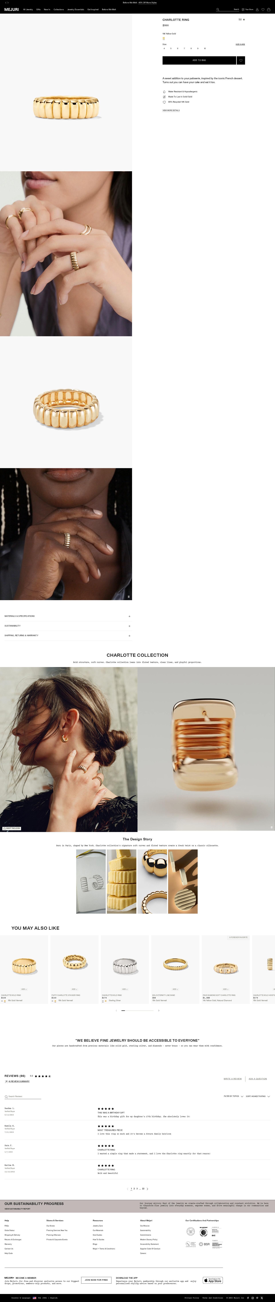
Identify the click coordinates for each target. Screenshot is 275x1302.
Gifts (38, 10)
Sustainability (145, 1230)
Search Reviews (15, 1097)
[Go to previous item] (116, 1010)
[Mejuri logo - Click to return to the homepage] (12, 9)
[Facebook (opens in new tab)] (248, 1298)
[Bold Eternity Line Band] (175, 964)
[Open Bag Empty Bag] (268, 9)
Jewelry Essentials (75, 10)
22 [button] (143, 1189)
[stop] (128, 596)
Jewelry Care (98, 1226)
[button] (91, 881)
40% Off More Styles (148, 3)
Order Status (9, 1230)
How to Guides (98, 1239)
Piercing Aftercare (54, 1235)
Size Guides (97, 1235)
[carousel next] (8, 3)
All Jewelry (28, 10)
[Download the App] (213, 1280)
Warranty (8, 1244)
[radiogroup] (164, 38)
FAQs (7, 1226)
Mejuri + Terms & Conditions (104, 1249)
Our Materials (98, 1230)
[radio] (164, 38)
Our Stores (51, 1226)
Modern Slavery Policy (149, 1239)
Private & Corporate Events (57, 1239)
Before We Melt (109, 10)
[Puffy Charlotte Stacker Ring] (74, 964)
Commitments (145, 1235)
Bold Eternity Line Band (163, 995)
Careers (143, 1253)
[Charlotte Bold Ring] (24, 964)
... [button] (140, 1189)
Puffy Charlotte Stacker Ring (66, 995)
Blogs (95, 1244)
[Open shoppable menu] (69, 749)
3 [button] (137, 1189)
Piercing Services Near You (57, 1230)
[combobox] (258, 1096)
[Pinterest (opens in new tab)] (257, 1298)
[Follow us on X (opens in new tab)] (262, 1298)
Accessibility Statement (149, 1244)
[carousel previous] (6, 3)
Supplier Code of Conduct (150, 1249)
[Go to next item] (159, 1010)
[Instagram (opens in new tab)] (252, 1298)
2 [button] (134, 1189)
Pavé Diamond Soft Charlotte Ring (219, 995)
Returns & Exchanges (13, 1239)
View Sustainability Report (17, 1209)
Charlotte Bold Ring (11, 995)
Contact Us (9, 1249)
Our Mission (145, 1226)
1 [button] (131, 1189)
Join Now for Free (96, 1280)
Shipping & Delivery (12, 1235)
